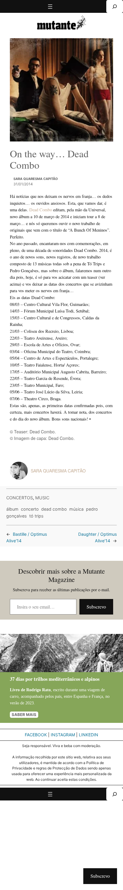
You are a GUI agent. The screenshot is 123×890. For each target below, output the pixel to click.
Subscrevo (96, 606)
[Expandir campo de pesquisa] (114, 6)
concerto (30, 509)
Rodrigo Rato (38, 689)
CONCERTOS (19, 497)
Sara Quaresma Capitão (35, 179)
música (76, 509)
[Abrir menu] (50, 6)
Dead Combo (41, 210)
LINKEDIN (88, 734)
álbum (12, 509)
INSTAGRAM (63, 734)
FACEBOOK (36, 734)
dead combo (54, 509)
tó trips (36, 515)
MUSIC (42, 497)
